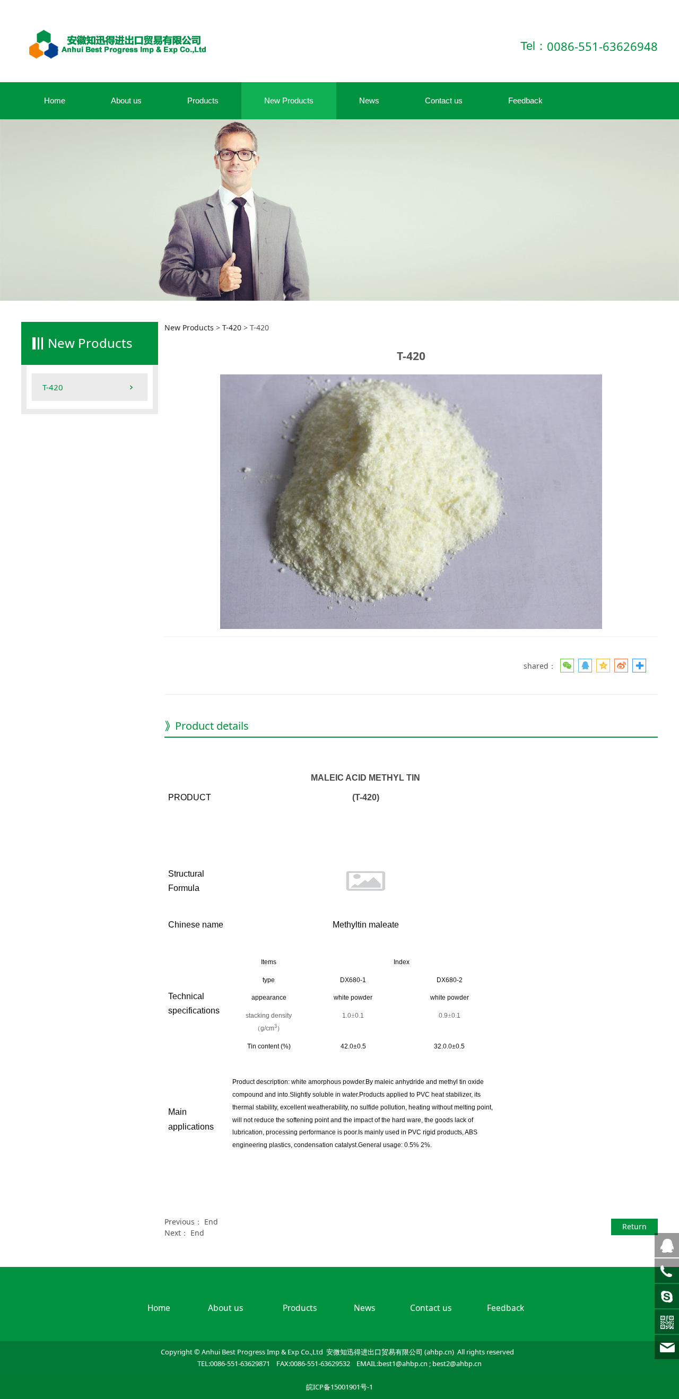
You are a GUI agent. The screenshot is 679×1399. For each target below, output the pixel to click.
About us (126, 100)
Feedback (525, 100)
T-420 (52, 387)
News (369, 100)
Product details (212, 726)
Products (203, 100)
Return (634, 1226)
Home (54, 100)
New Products (289, 100)
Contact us (444, 100)
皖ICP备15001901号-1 (339, 1387)
